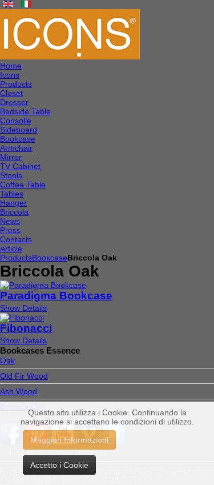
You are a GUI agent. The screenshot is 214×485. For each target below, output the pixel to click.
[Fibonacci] (22, 317)
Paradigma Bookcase (56, 296)
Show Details (23, 307)
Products (16, 257)
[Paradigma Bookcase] (43, 285)
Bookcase (49, 257)
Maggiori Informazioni (69, 439)
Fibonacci (26, 328)
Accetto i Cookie (59, 465)
